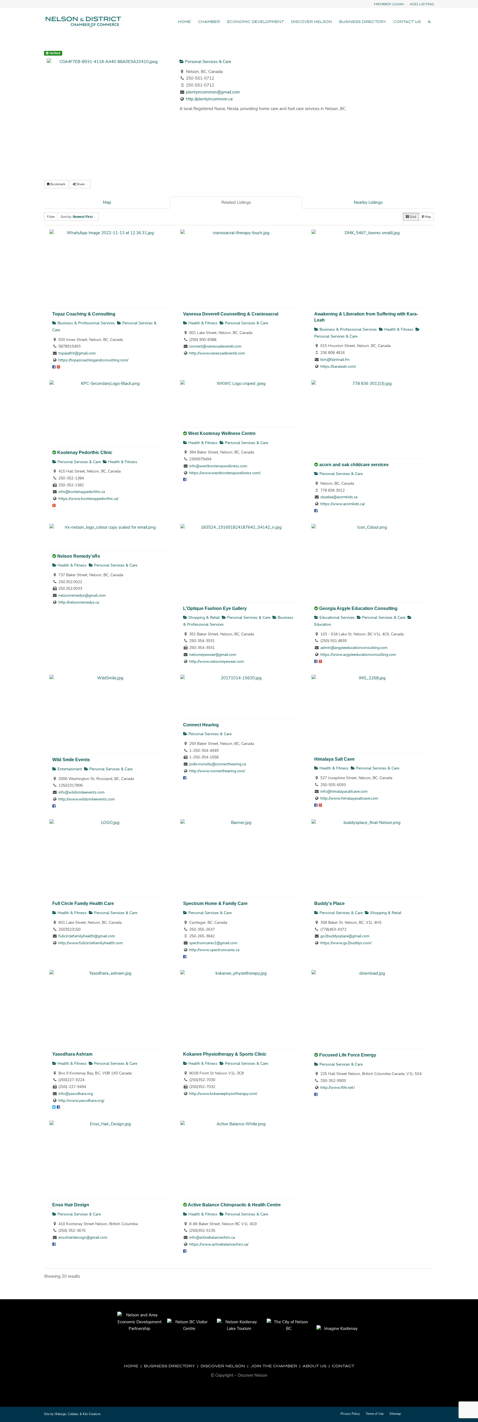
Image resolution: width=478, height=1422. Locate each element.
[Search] (429, 22)
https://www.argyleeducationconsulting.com (358, 654)
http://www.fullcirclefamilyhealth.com (90, 943)
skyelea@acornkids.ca (338, 497)
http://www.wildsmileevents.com (86, 799)
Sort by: (77, 217)
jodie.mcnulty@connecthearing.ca (217, 764)
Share (80, 184)
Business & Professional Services (85, 323)
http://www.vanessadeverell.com (217, 353)
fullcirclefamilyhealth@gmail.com (86, 936)
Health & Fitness (202, 323)
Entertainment (69, 769)
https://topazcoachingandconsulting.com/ (93, 360)
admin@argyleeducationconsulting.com (354, 647)
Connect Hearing (201, 724)
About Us (314, 1365)
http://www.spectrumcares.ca (214, 950)
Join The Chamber (274, 1365)
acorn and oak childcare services (354, 464)
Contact (343, 1365)
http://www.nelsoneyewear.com (216, 661)
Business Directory (169, 1365)
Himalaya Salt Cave (334, 758)
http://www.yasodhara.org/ (81, 1100)
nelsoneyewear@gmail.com (212, 654)
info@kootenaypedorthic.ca (81, 491)
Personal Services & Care (207, 61)
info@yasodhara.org (75, 1093)
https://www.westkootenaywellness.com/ (225, 473)
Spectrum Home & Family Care (215, 903)
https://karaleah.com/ (338, 366)
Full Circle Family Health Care (83, 903)
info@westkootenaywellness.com (218, 466)
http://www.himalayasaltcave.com (349, 798)
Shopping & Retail (203, 617)
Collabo (73, 1414)
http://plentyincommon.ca (209, 99)
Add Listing (422, 4)
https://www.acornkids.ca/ (342, 504)
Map (107, 202)
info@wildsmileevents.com (81, 792)
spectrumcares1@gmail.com (213, 943)
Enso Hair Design (70, 1204)
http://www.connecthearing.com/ (217, 771)
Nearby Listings (368, 202)
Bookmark (57, 184)
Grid (412, 217)
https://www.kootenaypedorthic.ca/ (88, 498)
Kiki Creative (91, 1414)
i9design (60, 1414)
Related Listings (236, 202)
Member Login (389, 4)
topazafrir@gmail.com (77, 353)
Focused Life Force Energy (347, 1054)
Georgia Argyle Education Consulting (358, 608)
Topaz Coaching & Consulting (83, 313)
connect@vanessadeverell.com (215, 346)
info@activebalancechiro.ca (212, 1237)
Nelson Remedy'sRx (78, 556)
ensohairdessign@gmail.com (82, 1237)
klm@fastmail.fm (335, 359)
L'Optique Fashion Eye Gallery (215, 608)
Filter (51, 217)
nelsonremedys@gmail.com (82, 595)
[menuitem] (389, 4)
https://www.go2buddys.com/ (346, 943)
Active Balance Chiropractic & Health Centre (234, 1204)
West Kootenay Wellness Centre (222, 433)
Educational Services (336, 617)
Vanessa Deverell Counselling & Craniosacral (230, 313)
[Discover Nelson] (82, 22)
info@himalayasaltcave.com (344, 791)
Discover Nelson (223, 1365)
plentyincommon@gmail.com (213, 92)
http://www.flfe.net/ (337, 1087)
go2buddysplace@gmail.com (345, 936)
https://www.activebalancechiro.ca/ (218, 1244)
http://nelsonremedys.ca (78, 602)
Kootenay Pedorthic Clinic (84, 452)
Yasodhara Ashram (72, 1054)
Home (131, 1365)
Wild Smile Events (71, 759)
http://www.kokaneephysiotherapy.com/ (223, 1093)
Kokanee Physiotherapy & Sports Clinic (224, 1054)
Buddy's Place (329, 903)
